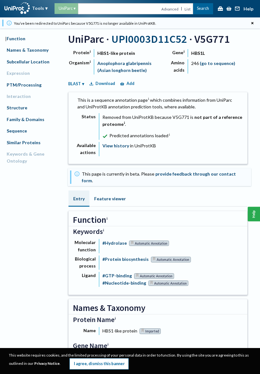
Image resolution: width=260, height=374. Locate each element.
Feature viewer (110, 198)
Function (16, 38)
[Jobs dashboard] (220, 9)
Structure (17, 107)
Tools (38, 8)
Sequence (17, 130)
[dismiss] (252, 23)
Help (248, 9)
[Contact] (237, 9)
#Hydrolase (114, 243)
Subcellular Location (28, 61)
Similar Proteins (24, 142)
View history (115, 145)
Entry (79, 198)
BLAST (74, 83)
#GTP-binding (117, 275)
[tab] (78, 198)
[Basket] (228, 9)
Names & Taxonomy (28, 50)
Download (105, 83)
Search (203, 8)
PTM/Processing (24, 84)
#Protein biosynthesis (125, 259)
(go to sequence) (217, 63)
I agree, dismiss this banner (99, 363)
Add (130, 83)
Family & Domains (25, 119)
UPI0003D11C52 (149, 39)
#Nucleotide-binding (124, 283)
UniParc (66, 8)
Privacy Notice (47, 363)
